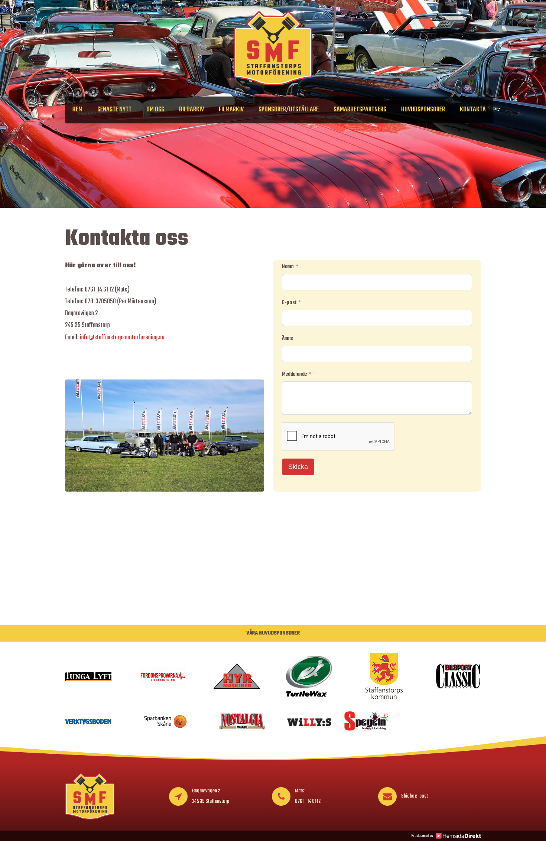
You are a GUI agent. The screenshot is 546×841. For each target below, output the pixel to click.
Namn (288, 266)
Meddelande (294, 374)
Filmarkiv (231, 109)
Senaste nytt (114, 109)
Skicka (298, 466)
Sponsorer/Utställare (289, 109)
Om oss (155, 109)
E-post (289, 302)
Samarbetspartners (360, 109)
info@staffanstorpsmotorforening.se (122, 337)
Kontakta (473, 109)
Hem (77, 109)
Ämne (287, 338)
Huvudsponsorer (423, 109)
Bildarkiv (191, 109)
